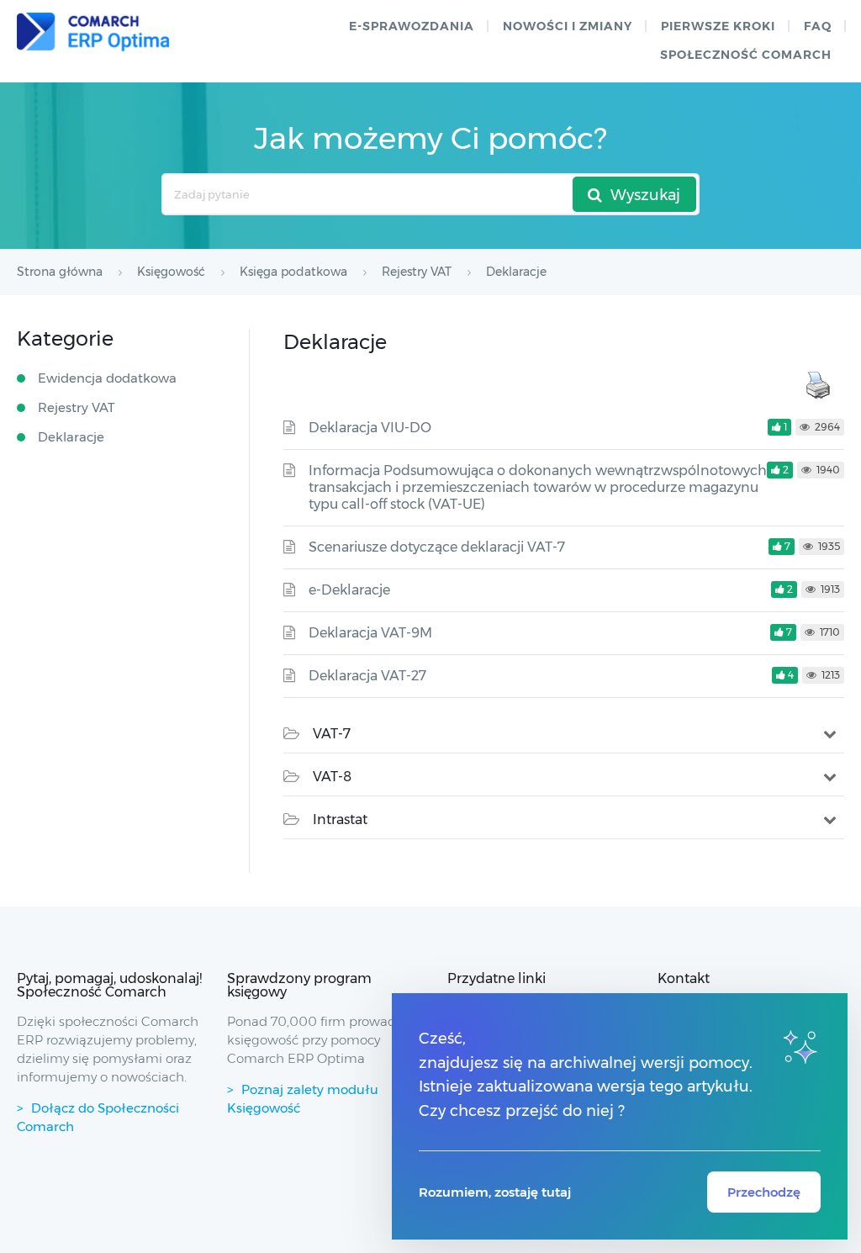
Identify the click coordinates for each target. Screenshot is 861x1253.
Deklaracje (71, 437)
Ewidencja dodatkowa (107, 378)
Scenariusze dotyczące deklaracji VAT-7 (437, 547)
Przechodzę (763, 1192)
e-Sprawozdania (411, 26)
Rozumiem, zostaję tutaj (495, 1192)
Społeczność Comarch (746, 54)
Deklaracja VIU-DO (370, 428)
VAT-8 (332, 777)
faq (818, 26)
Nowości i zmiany (567, 26)
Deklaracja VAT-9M (370, 633)
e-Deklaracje (349, 590)
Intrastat (340, 819)
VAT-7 (332, 734)
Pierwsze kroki (718, 26)
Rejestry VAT (76, 407)
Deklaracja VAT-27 (367, 676)
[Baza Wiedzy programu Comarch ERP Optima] (93, 32)
